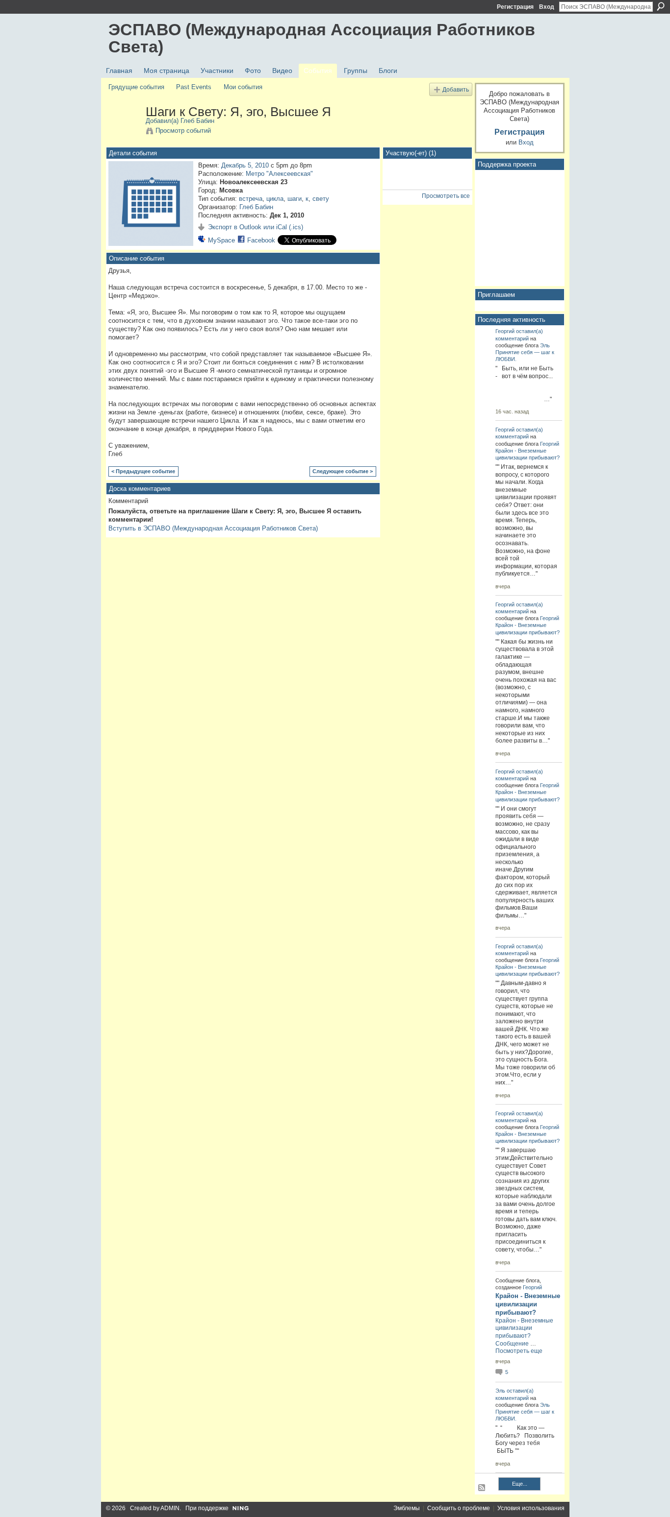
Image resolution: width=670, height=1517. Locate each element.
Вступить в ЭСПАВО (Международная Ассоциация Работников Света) (213, 528)
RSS (482, 1488)
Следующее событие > (342, 471)
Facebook (261, 240)
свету (320, 198)
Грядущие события (136, 87)
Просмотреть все (446, 196)
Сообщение (512, 1343)
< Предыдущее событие (143, 471)
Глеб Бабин (197, 120)
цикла (274, 198)
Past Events (193, 87)
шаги (294, 198)
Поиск (661, 6)
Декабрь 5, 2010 (245, 165)
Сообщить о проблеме (458, 1508)
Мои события (243, 87)
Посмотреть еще (518, 1351)
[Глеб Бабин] (124, 132)
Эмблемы (406, 1508)
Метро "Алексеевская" (279, 173)
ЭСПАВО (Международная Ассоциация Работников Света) (321, 38)
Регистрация (515, 6)
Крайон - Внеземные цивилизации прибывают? (527, 1304)
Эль (545, 345)
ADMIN (170, 1508)
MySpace (221, 240)
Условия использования (531, 1508)
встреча (250, 198)
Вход (546, 6)
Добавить (455, 89)
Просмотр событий (183, 130)
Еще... (519, 1484)
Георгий (505, 331)
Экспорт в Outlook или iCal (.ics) (255, 227)
